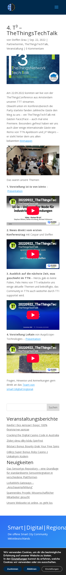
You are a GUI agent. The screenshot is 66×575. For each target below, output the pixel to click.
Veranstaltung (15, 48)
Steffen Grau (19, 39)
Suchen (53, 407)
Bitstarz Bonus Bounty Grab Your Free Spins (33, 446)
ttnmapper (26, 141)
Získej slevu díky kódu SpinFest (25, 440)
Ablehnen (31, 569)
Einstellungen (19, 559)
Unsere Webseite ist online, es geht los (30, 502)
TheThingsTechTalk (36, 44)
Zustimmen (12, 569)
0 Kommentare (35, 48)
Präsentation (15, 191)
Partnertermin (15, 44)
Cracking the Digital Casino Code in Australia (33, 435)
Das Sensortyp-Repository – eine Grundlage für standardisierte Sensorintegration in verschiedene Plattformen (32, 473)
